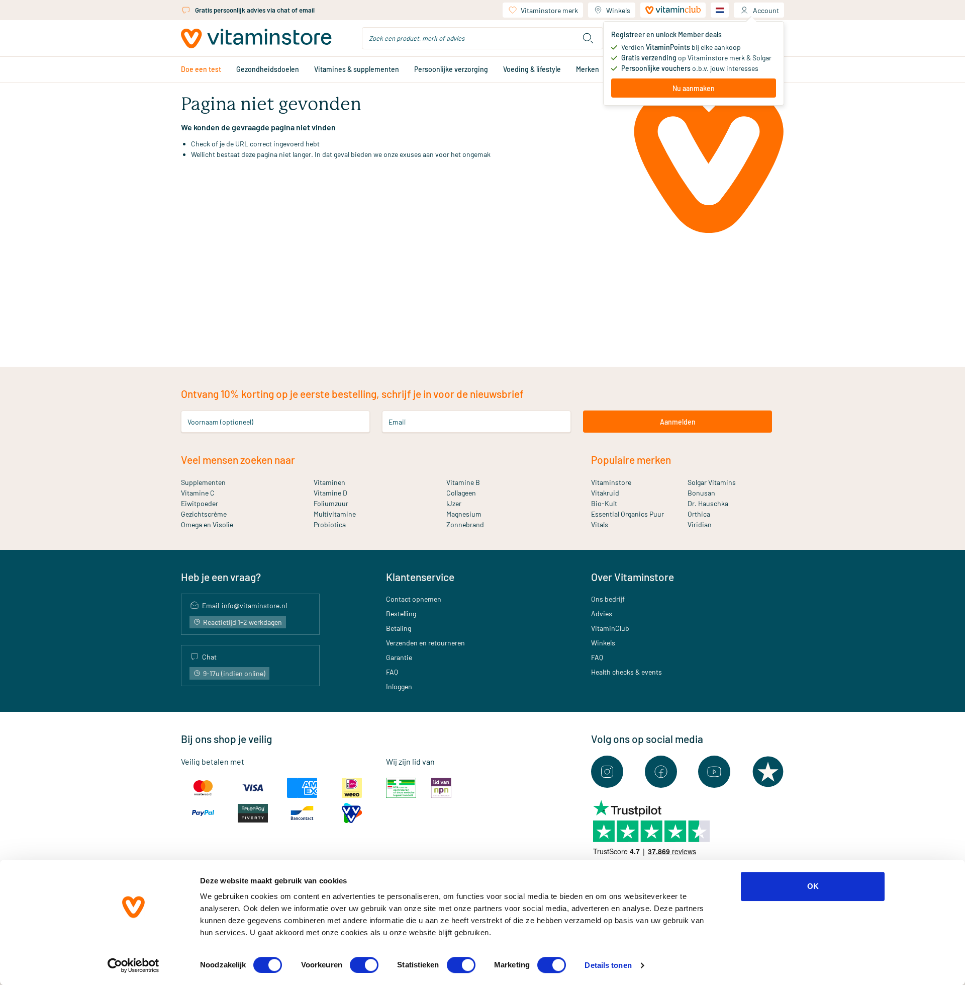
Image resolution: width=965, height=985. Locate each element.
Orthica (699, 514)
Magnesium (463, 514)
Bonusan (701, 492)
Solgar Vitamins (712, 482)
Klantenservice (420, 576)
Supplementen (203, 482)
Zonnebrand (465, 524)
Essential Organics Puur (627, 514)
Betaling (398, 628)
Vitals (599, 524)
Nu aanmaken (693, 88)
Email (397, 422)
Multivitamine (335, 514)
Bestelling (401, 613)
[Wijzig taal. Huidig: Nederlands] (720, 10)
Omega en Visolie (207, 524)
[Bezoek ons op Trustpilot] (768, 772)
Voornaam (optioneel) (220, 422)
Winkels (618, 10)
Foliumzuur (331, 503)
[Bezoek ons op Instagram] (607, 772)
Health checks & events (626, 672)
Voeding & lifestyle (532, 69)
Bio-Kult (604, 503)
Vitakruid (605, 492)
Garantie (399, 657)
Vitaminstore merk (549, 10)
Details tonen (608, 965)
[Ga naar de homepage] (256, 38)
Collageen (461, 492)
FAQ (392, 672)
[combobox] (482, 38)
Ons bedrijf (608, 599)
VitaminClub (610, 628)
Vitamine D (330, 492)
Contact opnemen (413, 599)
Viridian (700, 524)
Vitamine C (198, 492)
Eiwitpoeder (199, 503)
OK (813, 886)
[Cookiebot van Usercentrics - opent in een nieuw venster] (133, 965)
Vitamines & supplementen (356, 69)
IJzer (453, 503)
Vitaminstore (611, 482)
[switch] (364, 965)
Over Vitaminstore (632, 576)
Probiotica (330, 524)
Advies (601, 613)
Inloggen (399, 686)
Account (766, 10)
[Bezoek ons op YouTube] (714, 772)
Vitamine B (463, 482)
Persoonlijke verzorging (451, 69)
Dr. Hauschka (708, 503)
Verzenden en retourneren (425, 642)
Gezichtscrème (204, 514)
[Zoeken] (588, 38)
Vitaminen (329, 482)
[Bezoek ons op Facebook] (661, 772)
